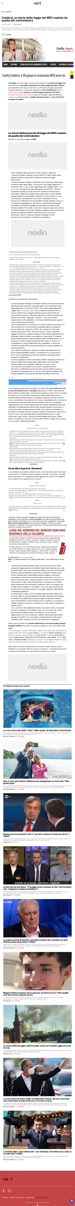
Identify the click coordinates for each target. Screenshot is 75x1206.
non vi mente (25, 557)
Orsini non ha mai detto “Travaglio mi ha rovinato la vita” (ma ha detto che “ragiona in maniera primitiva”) (37, 888)
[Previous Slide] (11, 443)
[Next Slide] (64, 443)
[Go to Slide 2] (42, 513)
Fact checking (6, 12)
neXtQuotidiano (7, 24)
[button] (37, 443)
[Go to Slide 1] (33, 513)
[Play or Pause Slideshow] (10, 460)
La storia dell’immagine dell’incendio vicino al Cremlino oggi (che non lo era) (37, 1047)
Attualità (14, 842)
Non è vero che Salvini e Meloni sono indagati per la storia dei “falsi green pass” (36, 782)
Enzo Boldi (6, 842)
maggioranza (13, 97)
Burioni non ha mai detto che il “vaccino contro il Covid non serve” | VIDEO (36, 835)
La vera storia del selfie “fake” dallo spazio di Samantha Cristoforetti (37, 730)
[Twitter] (8, 1189)
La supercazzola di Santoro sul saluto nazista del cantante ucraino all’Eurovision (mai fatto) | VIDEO (35, 941)
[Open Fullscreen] (64, 460)
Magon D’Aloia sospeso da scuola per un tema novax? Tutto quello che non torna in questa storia (36, 994)
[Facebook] (2, 1189)
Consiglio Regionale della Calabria (20, 95)
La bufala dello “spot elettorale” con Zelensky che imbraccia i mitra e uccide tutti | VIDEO (37, 1153)
